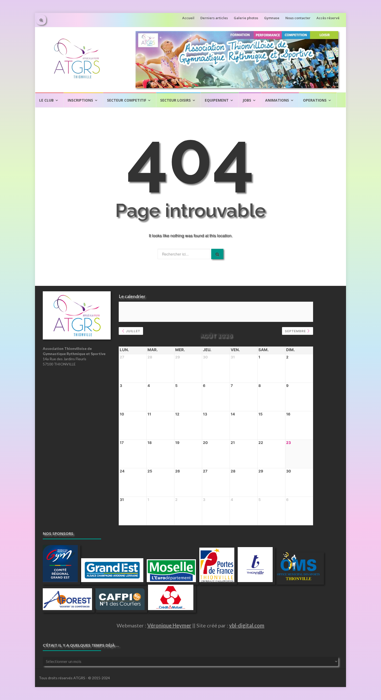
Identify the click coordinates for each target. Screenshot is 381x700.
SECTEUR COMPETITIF (126, 100)
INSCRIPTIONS (80, 100)
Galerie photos (246, 18)
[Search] (217, 254)
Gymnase (271, 18)
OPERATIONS (315, 100)
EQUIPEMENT (217, 100)
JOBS (247, 100)
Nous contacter (298, 18)
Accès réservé (328, 18)
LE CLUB (46, 100)
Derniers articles (214, 18)
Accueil (188, 18)
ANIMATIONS (277, 100)
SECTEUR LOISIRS (175, 100)
